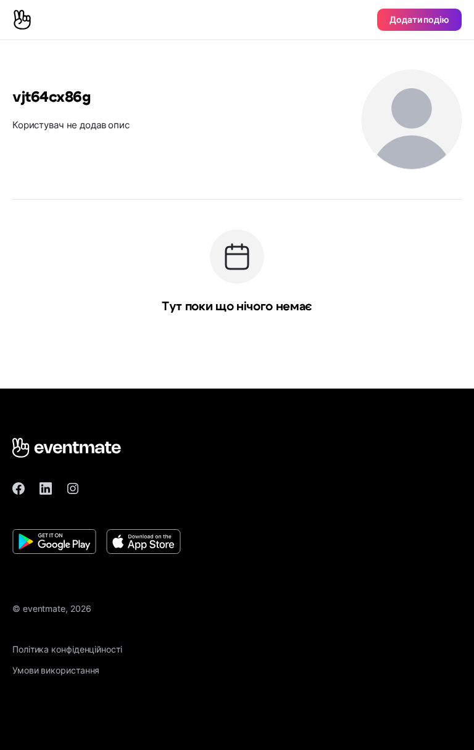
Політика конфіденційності (67, 649)
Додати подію (419, 19)
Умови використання (55, 670)
